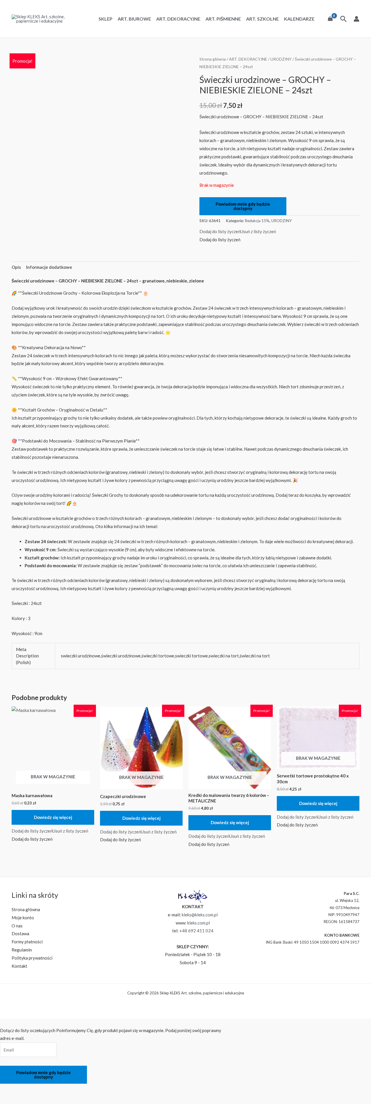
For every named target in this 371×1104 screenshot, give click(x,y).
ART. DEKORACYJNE (178, 18)
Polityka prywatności (32, 957)
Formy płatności (27, 941)
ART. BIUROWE (134, 18)
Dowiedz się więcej (53, 817)
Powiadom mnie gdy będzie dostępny (243, 206)
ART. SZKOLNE (262, 18)
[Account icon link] (356, 19)
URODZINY (281, 59)
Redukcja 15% (257, 220)
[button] (237, 231)
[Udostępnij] (38, 1089)
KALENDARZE (299, 18)
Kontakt (19, 966)
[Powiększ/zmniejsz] (7, 1089)
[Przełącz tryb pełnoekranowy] (22, 1089)
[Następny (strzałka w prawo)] (22, 1099)
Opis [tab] (16, 267)
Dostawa (20, 933)
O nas (17, 925)
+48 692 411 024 (196, 930)
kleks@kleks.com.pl (200, 914)
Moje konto (23, 917)
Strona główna (212, 59)
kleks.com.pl (198, 922)
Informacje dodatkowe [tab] (49, 267)
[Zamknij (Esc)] (53, 1089)
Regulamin (22, 949)
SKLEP (105, 18)
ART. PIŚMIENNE (223, 18)
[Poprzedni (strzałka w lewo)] (7, 1099)
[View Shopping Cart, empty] (330, 18)
